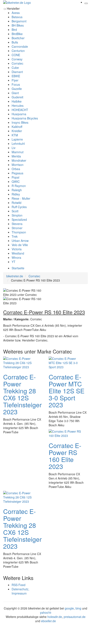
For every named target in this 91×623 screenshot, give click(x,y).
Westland (18, 253)
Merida (16, 156)
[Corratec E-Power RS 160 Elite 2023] (66, 433)
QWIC (16, 181)
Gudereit (17, 97)
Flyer (15, 80)
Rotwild (16, 202)
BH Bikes (18, 25)
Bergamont (19, 21)
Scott (15, 211)
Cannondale (20, 46)
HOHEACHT (20, 110)
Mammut (17, 152)
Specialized (19, 219)
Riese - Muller (21, 198)
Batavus (17, 17)
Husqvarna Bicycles (25, 118)
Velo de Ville (20, 245)
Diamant (17, 72)
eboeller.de (48, 621)
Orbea (16, 169)
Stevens (17, 224)
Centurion (18, 51)
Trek (15, 236)
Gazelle (17, 89)
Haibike (17, 101)
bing (78, 608)
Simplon (17, 215)
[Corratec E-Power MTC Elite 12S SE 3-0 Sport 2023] (66, 362)
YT (13, 262)
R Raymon (19, 186)
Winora (16, 257)
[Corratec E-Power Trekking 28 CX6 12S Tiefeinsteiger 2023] (20, 362)
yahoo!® (45, 612)
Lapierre (17, 139)
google (69, 608)
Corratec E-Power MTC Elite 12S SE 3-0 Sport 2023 (66, 390)
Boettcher (18, 38)
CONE (16, 55)
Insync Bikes (20, 122)
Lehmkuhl (18, 143)
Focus (16, 84)
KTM (15, 135)
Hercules (17, 105)
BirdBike (17, 34)
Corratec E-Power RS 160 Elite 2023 (65, 456)
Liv (13, 148)
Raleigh (17, 190)
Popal (15, 177)
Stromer (17, 228)
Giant (15, 93)
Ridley (16, 194)
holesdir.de (54, 617)
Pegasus (17, 173)
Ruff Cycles (19, 207)
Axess (16, 13)
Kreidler (17, 131)
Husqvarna (19, 114)
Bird (14, 29)
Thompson (19, 232)
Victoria (17, 249)
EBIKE (16, 76)
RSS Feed (18, 585)
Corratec (17, 63)
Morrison (17, 165)
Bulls (15, 42)
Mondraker (19, 160)
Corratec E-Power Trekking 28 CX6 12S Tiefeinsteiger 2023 (22, 394)
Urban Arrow (20, 240)
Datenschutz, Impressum (20, 591)
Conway (17, 59)
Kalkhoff (17, 127)
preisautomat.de (74, 617)
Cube (15, 67)
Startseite (18, 268)
